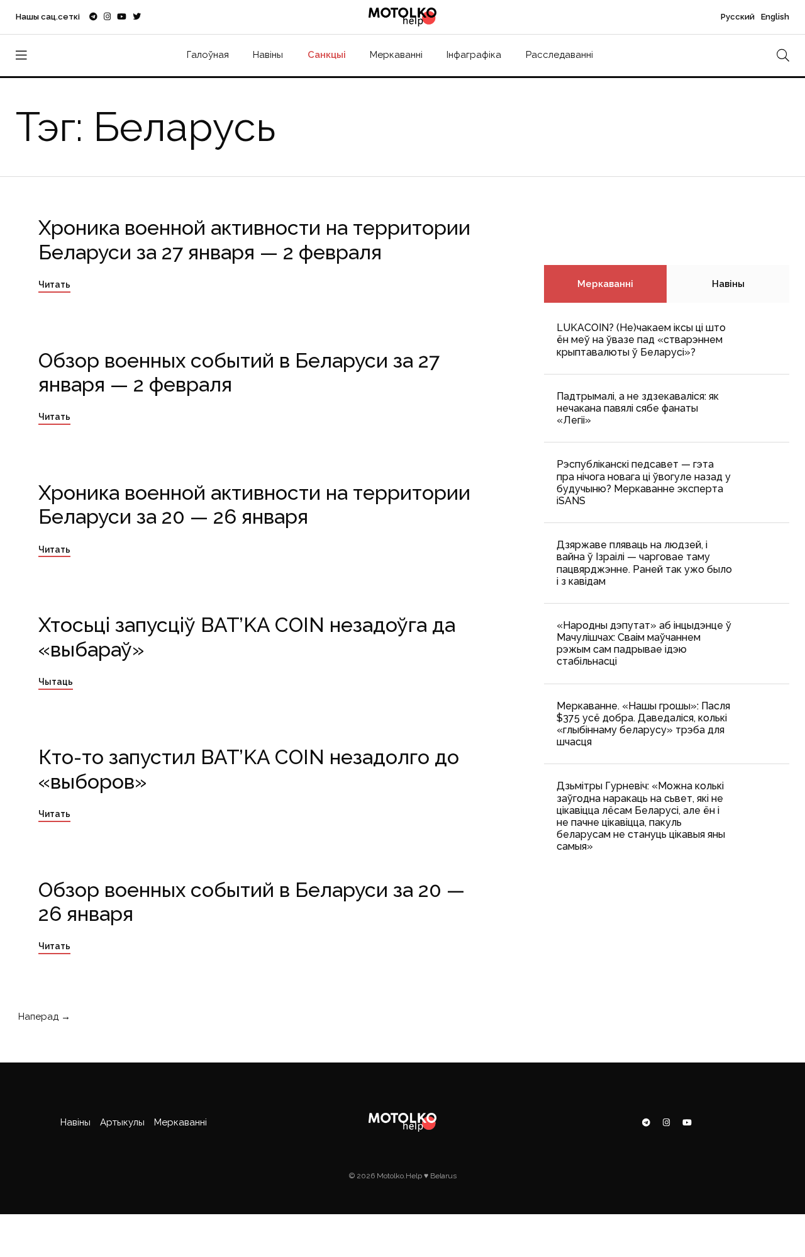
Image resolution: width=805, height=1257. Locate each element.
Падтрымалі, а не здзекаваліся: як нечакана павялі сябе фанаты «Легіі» (638, 408)
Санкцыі (327, 54)
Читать (54, 284)
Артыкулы (122, 1122)
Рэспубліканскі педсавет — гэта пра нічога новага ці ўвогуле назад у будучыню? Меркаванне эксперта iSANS (644, 482)
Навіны (268, 54)
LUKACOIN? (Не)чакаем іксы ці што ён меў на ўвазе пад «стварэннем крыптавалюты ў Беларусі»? (641, 340)
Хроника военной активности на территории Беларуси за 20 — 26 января (254, 504)
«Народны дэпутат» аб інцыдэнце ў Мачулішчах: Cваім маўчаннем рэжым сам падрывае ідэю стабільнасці (644, 643)
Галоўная (208, 54)
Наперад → (43, 1016)
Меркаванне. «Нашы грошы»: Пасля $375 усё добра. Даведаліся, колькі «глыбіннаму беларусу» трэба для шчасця (643, 724)
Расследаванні (559, 54)
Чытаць (55, 682)
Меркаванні (396, 54)
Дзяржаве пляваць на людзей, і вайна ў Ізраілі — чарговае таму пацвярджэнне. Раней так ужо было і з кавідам (644, 563)
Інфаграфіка (474, 54)
